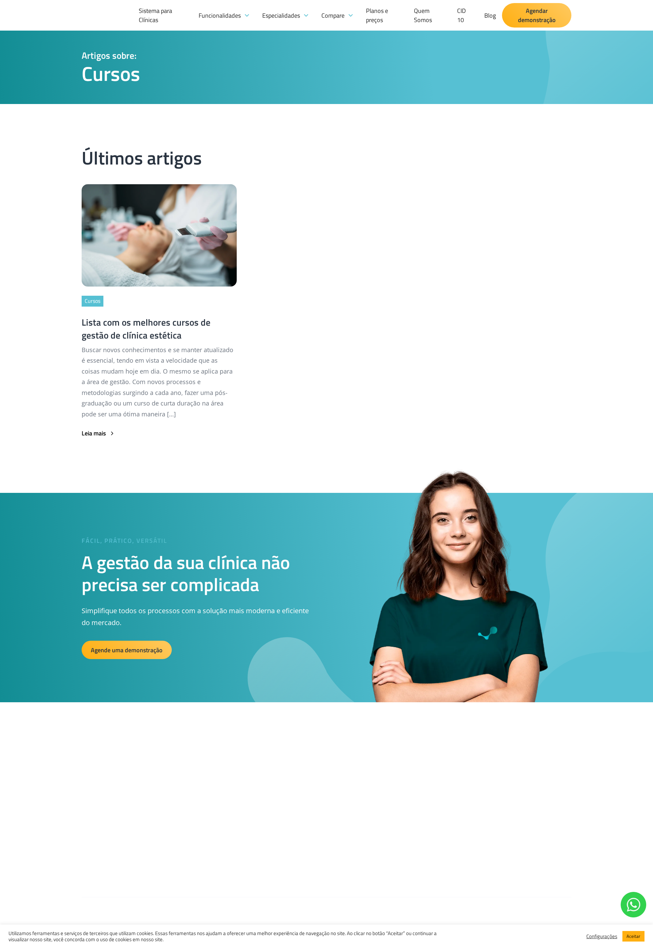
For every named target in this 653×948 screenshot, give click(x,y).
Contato (365, 829)
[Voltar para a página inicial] (91, 758)
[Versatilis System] (107, 34)
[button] (224, 15)
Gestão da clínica (261, 786)
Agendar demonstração (537, 15)
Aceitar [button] (633, 936)
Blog (490, 15)
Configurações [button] (601, 936)
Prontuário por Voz (263, 843)
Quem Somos (423, 15)
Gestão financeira (262, 773)
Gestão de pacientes (265, 801)
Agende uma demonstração (127, 650)
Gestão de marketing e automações (283, 815)
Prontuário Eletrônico (267, 829)
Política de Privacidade (382, 801)
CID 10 (461, 15)
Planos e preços (377, 15)
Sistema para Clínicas (155, 15)
